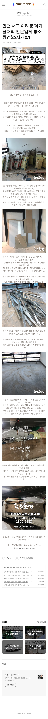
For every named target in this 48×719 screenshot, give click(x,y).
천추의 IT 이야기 (12, 674)
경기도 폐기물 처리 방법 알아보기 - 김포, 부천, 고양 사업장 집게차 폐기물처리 (17, 575)
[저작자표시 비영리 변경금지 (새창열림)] (30, 558)
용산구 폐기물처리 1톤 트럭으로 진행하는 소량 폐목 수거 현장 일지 (17, 578)
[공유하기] (11, 558)
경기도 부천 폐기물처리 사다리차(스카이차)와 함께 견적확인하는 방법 (17, 585)
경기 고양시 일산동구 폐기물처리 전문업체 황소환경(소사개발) (17, 582)
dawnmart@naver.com (24, 15)
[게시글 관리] (14, 558)
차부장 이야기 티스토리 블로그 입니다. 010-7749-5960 (18, 679)
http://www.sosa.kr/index (24, 547)
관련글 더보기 (41, 622)
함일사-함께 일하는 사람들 (11, 567)
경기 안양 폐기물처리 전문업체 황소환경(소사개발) (17, 572)
